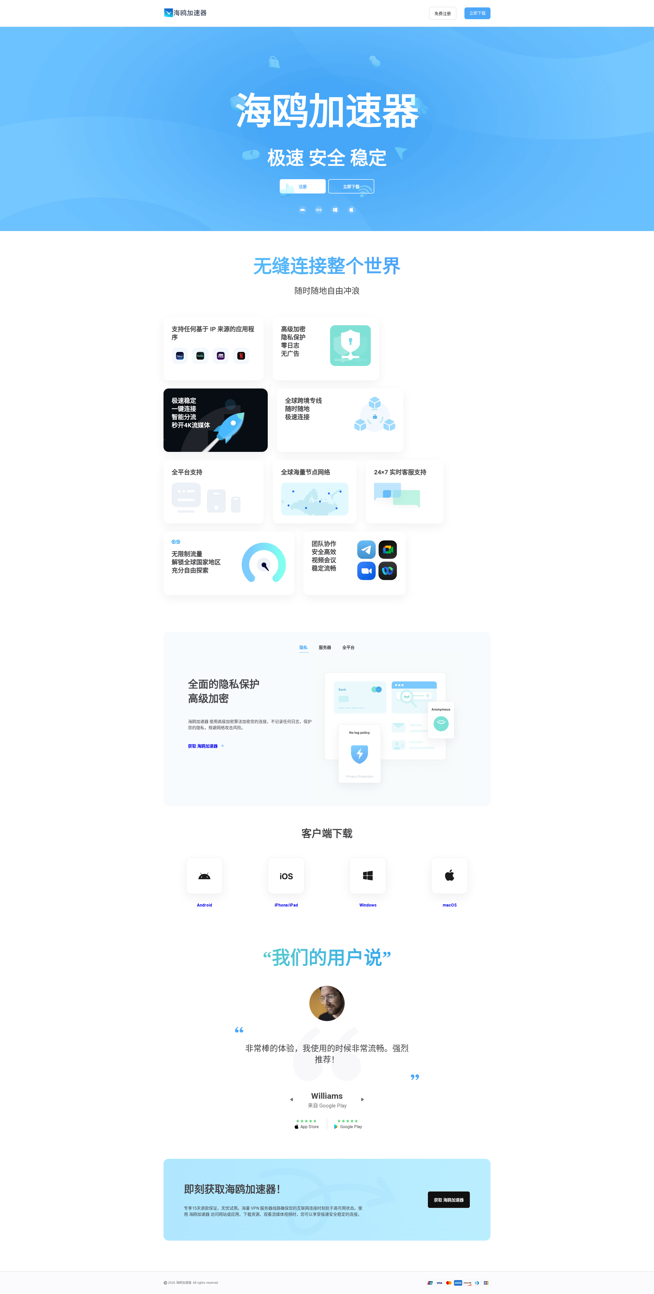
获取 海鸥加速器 (449, 1200)
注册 (303, 187)
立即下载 (477, 13)
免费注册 (443, 14)
